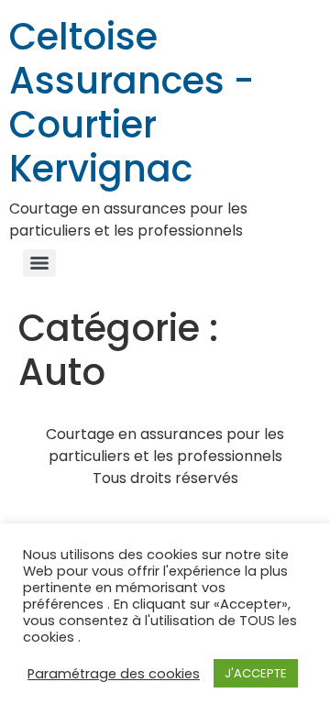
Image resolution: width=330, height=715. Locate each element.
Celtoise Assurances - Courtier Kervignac (131, 102)
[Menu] (39, 263)
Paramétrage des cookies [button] (114, 674)
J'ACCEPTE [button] (256, 673)
